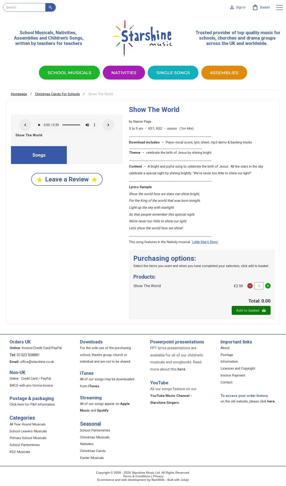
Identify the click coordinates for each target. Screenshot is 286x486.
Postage (227, 355)
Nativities (123, 72)
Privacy (158, 476)
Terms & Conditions (136, 476)
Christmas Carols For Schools (57, 94)
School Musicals (36, 32)
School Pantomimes (25, 445)
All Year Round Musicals (28, 424)
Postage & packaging (32, 398)
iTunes (87, 373)
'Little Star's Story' (205, 242)
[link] (261, 7)
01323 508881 (28, 355)
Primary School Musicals (28, 438)
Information (229, 362)
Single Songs (173, 72)
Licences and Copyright (238, 368)
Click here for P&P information (32, 404)
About (225, 348)
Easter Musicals (92, 458)
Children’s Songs (65, 38)
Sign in (241, 7)
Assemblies (224, 72)
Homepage (19, 94)
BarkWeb (158, 480)
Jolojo (185, 480)
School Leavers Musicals (28, 431)
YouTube (159, 382)
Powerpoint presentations (177, 342)
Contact (226, 382)
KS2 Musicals (20, 452)
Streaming (91, 397)
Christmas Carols (93, 451)
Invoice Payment (233, 375)
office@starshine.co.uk (37, 362)
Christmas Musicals (94, 437)
